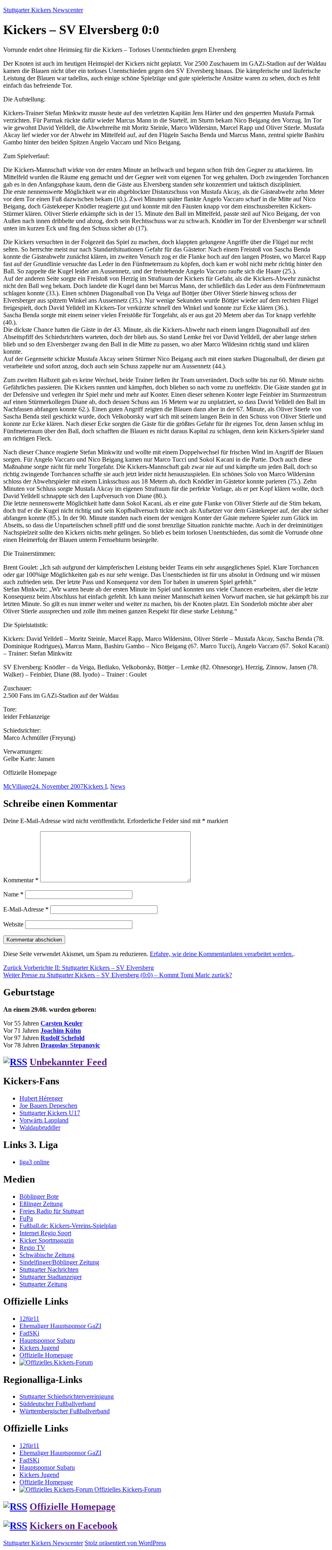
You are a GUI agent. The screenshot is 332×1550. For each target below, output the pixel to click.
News (117, 786)
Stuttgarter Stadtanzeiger (50, 1276)
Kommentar (20, 880)
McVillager (17, 786)
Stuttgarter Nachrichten (49, 1269)
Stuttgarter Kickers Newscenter (43, 9)
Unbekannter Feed (68, 1062)
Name (13, 894)
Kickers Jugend (39, 1347)
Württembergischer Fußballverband (64, 1411)
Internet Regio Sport (45, 1233)
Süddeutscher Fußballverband (57, 1403)
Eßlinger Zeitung (41, 1203)
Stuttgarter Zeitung (43, 1284)
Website (13, 924)
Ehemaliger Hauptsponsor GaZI (60, 1325)
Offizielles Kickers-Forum (127, 1489)
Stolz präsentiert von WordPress (125, 1542)
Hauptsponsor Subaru (47, 1340)
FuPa (26, 1218)
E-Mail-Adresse (26, 909)
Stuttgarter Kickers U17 (49, 1112)
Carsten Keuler (61, 1023)
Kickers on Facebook (73, 1525)
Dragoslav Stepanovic (70, 1045)
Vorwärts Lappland (43, 1120)
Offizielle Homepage (46, 1355)
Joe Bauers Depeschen (48, 1105)
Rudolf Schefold (62, 1037)
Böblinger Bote (39, 1196)
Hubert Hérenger (41, 1098)
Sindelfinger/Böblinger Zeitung (59, 1262)
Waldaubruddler (39, 1127)
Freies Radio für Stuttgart (51, 1211)
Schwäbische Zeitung (46, 1254)
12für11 (29, 1318)
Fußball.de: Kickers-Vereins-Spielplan (68, 1225)
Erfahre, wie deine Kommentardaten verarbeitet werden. (221, 953)
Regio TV (32, 1247)
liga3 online (34, 1162)
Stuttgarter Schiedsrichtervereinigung (66, 1396)
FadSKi (29, 1333)
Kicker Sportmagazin (46, 1240)
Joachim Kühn (60, 1030)
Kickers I (95, 786)
